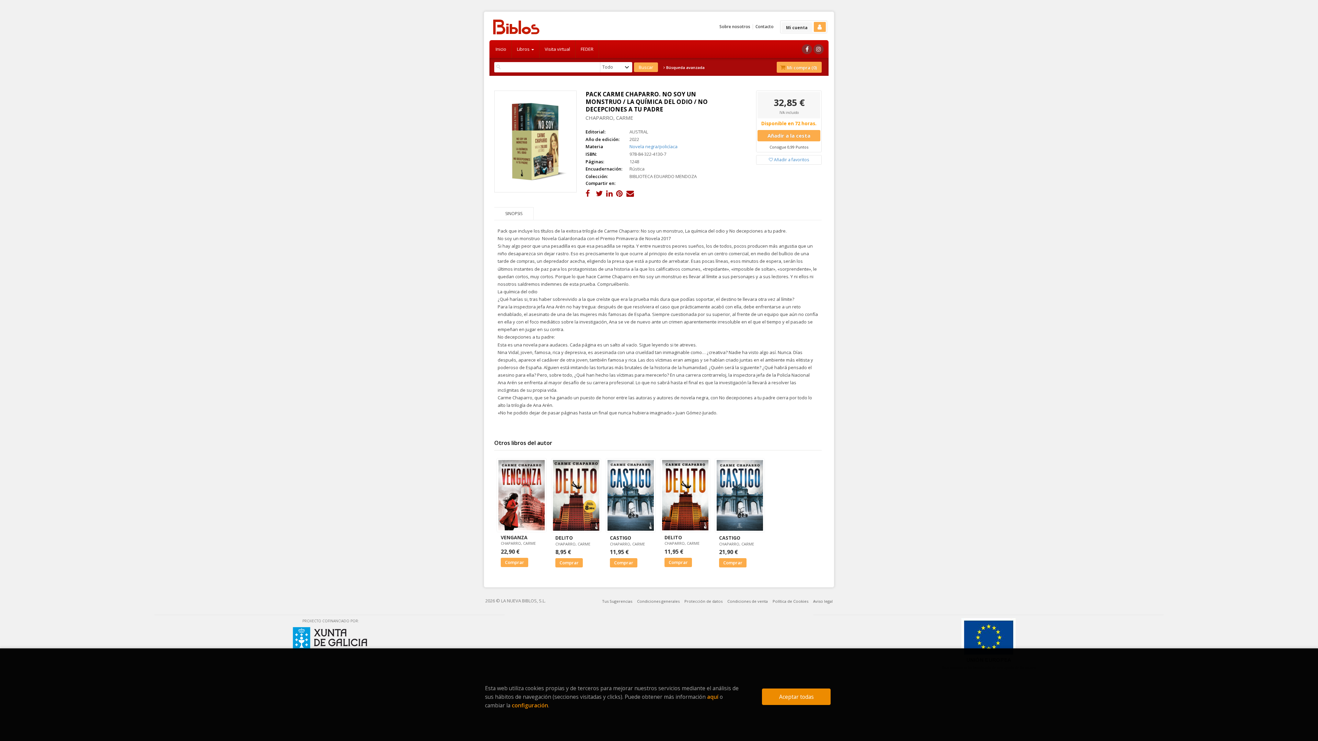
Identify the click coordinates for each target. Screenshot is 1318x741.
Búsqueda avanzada (685, 68)
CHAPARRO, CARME (609, 117)
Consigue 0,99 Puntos (789, 147)
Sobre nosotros (734, 27)
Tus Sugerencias (617, 601)
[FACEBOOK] (807, 49)
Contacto (764, 27)
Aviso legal (823, 601)
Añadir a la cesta (788, 135)
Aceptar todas (796, 697)
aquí (712, 697)
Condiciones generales (658, 601)
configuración (530, 705)
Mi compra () (801, 67)
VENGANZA (514, 537)
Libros (524, 49)
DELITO (564, 537)
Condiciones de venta (747, 601)
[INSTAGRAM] (818, 49)
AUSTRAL (638, 132)
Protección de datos (703, 601)
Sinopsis (513, 213)
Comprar (514, 562)
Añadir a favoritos (791, 160)
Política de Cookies (790, 601)
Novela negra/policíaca (653, 146)
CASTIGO (620, 537)
